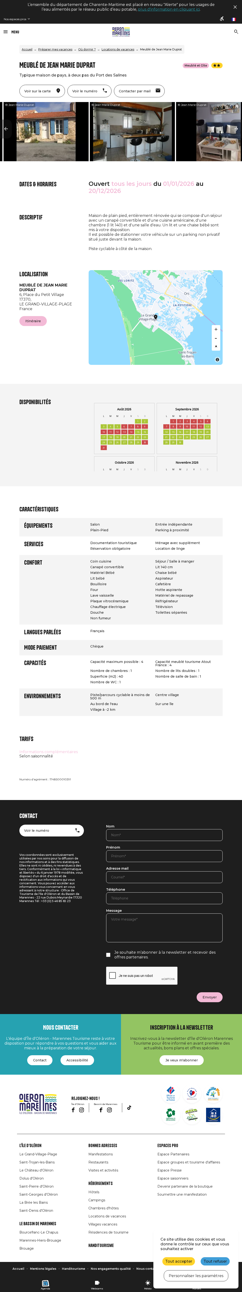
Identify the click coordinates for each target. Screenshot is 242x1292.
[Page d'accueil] (121, 32)
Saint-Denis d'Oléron (36, 1210)
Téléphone (115, 890)
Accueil (27, 49)
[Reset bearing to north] (216, 346)
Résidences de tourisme (108, 1232)
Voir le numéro (36, 830)
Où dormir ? (87, 49)
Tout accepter (178, 1261)
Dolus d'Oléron (31, 1178)
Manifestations (100, 1154)
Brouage (26, 1248)
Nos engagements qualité (111, 1268)
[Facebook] (73, 1110)
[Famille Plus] (213, 1093)
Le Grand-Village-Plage (38, 1154)
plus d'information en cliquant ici (169, 9)
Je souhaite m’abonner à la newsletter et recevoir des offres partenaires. (165, 954)
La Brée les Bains (33, 1202)
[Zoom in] (216, 329)
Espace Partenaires (173, 1154)
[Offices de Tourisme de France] (170, 1093)
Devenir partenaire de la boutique (185, 1186)
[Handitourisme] (222, 19)
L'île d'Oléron (30, 1146)
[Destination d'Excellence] (191, 1093)
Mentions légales (43, 1268)
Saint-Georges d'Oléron (38, 1194)
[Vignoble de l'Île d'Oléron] (170, 1114)
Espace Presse (169, 1170)
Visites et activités (103, 1170)
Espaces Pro (167, 1146)
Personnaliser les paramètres (196, 1276)
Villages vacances (102, 1224)
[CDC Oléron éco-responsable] (191, 1114)
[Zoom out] (216, 338)
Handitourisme (101, 1245)
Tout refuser (215, 1261)
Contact (40, 1060)
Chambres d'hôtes (103, 1208)
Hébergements (100, 1183)
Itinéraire (33, 321)
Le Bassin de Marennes (37, 1224)
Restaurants (98, 1162)
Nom (110, 826)
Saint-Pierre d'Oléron (36, 1186)
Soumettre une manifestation (182, 1194)
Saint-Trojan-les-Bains (37, 1162)
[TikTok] (129, 1107)
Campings (96, 1200)
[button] (6, 129)
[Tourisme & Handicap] (213, 1114)
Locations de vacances (118, 49)
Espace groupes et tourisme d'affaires (188, 1162)
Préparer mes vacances (55, 49)
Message (114, 911)
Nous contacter (148, 1268)
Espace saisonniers (172, 1178)
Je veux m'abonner (181, 1060)
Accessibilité (77, 1060)
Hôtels (93, 1192)
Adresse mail (117, 869)
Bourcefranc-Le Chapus (38, 1232)
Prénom (113, 847)
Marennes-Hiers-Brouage (40, 1240)
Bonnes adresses (102, 1146)
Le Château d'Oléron (36, 1170)
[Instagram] (81, 1110)
